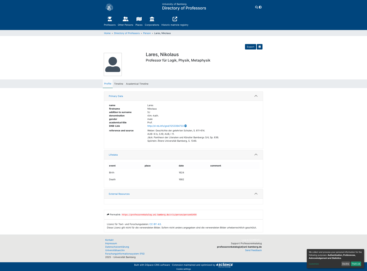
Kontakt (109, 239)
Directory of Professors (127, 33)
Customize (314, 264)
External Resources (119, 193)
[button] (260, 7)
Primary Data (116, 96)
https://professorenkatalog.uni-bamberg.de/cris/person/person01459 (159, 215)
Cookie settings (183, 269)
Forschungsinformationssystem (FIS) (125, 253)
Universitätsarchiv (115, 250)
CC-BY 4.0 (155, 224)
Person (147, 33)
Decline (345, 264)
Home (107, 33)
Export (250, 46)
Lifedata (113, 154)
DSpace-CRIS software (157, 264)
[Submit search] (256, 7)
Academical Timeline (137, 83)
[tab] (183, 96)
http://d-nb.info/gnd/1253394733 (165, 125)
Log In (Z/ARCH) (251, 239)
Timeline (118, 83)
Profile (107, 83)
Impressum (111, 243)
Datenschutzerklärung (117, 246)
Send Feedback (253, 250)
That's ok (356, 264)
